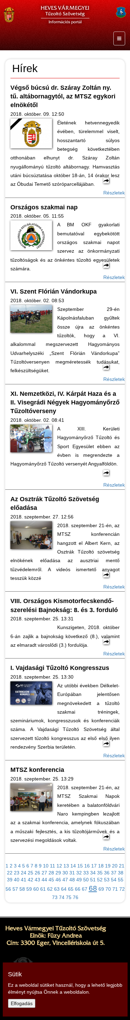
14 (73, 866)
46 (58, 879)
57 (15, 889)
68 (93, 888)
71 (115, 889)
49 (79, 879)
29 (58, 872)
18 (101, 866)
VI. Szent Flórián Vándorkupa (53, 291)
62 (50, 889)
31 (72, 872)
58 (22, 889)
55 (120, 879)
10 (46, 866)
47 (65, 879)
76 (75, 897)
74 (61, 897)
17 (94, 866)
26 (37, 872)
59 (29, 889)
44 (44, 879)
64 (64, 889)
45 (51, 879)
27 (44, 872)
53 (107, 879)
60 (36, 889)
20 (115, 866)
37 (113, 872)
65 (70, 889)
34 (93, 872)
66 (77, 889)
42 (30, 879)
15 (80, 866)
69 (101, 889)
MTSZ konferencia (37, 769)
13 (66, 866)
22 (9, 872)
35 (100, 872)
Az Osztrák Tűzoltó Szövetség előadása (54, 503)
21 (121, 866)
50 (86, 879)
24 (23, 872)
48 (72, 879)
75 (68, 897)
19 (108, 866)
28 (51, 872)
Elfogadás (22, 1003)
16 (87, 866)
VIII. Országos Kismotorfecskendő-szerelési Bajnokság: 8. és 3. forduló (64, 605)
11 (52, 866)
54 (113, 879)
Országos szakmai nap (44, 207)
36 (107, 872)
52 (100, 879)
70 (108, 889)
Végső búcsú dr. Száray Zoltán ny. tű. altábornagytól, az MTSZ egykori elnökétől (62, 96)
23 (16, 872)
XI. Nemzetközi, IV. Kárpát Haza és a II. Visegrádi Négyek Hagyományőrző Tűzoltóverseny (65, 402)
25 (30, 872)
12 (59, 866)
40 (16, 879)
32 (79, 872)
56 (8, 889)
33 (86, 872)
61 (43, 889)
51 (93, 879)
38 (120, 872)
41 (23, 879)
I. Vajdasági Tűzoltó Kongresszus (59, 667)
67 (84, 889)
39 (9, 879)
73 (55, 897)
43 (37, 879)
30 (65, 872)
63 (57, 889)
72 (122, 889)
